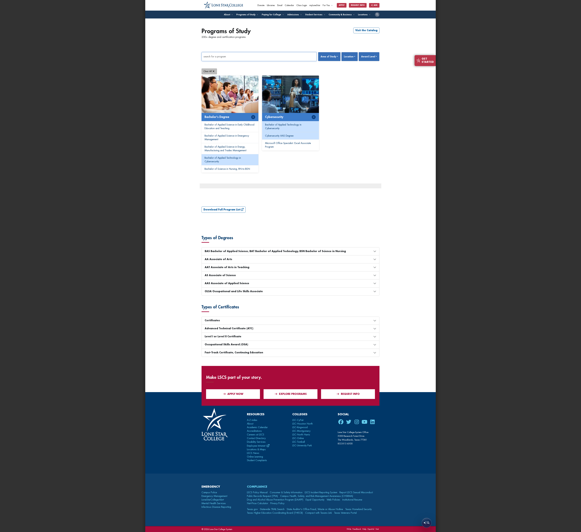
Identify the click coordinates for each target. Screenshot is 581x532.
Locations (363, 14)
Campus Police (209, 492)
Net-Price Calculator (257, 503)
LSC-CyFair (298, 420)
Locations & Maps (256, 449)
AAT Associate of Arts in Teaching (227, 267)
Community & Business (340, 14)
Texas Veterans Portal (345, 513)
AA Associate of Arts (218, 259)
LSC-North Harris (301, 434)
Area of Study (328, 56)
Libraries (271, 5)
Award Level (368, 56)
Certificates (212, 320)
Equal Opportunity (315, 500)
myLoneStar (314, 5)
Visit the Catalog (366, 30)
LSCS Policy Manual (257, 492)
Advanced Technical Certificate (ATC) (229, 328)
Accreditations (254, 431)
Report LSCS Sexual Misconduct (356, 492)
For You (326, 5)
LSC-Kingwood (300, 427)
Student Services (314, 14)
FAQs (349, 529)
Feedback (357, 529)
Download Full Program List (222, 209)
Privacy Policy (277, 503)
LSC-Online (298, 438)
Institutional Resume (352, 500)
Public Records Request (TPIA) (262, 496)
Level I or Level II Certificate (223, 336)
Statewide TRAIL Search (272, 509)
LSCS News (253, 453)
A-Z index (252, 420)
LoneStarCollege (213, 500)
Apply (342, 5)
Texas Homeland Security (358, 509)
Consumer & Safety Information (286, 492)
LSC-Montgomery (301, 431)
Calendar (289, 5)
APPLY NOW (235, 394)
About (227, 14)
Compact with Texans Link (318, 513)
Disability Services (256, 442)
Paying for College (272, 14)
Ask (375, 5)
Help (364, 529)
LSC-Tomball (298, 442)
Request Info (358, 5)
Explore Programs (293, 394)
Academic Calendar (257, 427)
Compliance (257, 486)
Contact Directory (256, 438)
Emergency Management (214, 496)
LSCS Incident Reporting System (321, 492)
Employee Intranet (256, 446)
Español (371, 529)
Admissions (293, 14)
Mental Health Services (214, 503)
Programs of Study (246, 14)
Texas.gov (252, 509)
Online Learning (255, 457)
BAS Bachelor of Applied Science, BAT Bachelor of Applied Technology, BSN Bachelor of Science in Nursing (275, 251)
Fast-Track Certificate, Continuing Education (234, 352)
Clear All (208, 71)
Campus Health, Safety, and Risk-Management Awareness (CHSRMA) (316, 496)
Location (348, 56)
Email (279, 5)
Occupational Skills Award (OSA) (226, 344)
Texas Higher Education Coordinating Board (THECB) (275, 513)
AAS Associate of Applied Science (227, 283)
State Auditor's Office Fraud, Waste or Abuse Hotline (315, 509)
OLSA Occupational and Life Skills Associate (234, 291)
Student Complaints (257, 460)
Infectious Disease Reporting (216, 507)
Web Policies (333, 500)
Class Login (301, 5)
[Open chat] (427, 523)
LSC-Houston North (302, 424)
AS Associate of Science (220, 275)
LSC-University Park (302, 445)
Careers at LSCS (255, 434)
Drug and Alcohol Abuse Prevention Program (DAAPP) (275, 500)
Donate (261, 5)
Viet (377, 529)
